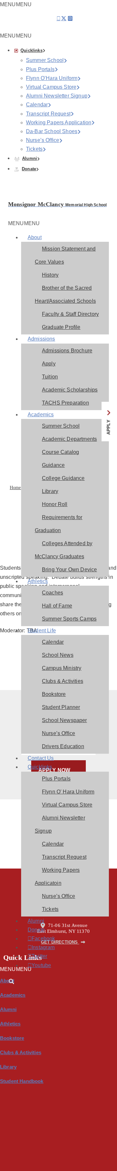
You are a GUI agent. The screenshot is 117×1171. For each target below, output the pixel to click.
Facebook (36, 938)
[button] (16, 36)
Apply (49, 363)
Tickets (34, 149)
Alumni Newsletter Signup (56, 96)
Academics (41, 414)
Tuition (50, 376)
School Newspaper (64, 720)
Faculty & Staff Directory (70, 314)
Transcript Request (48, 113)
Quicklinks (31, 50)
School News (57, 655)
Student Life (42, 630)
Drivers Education (63, 746)
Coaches (52, 592)
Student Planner (61, 707)
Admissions (41, 339)
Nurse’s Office (42, 140)
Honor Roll (55, 504)
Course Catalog (60, 452)
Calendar (37, 104)
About (35, 237)
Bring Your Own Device (69, 569)
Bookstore (54, 694)
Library (50, 491)
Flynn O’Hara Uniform (51, 78)
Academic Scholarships (70, 390)
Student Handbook (22, 1081)
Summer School (45, 60)
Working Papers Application (58, 122)
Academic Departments (69, 439)
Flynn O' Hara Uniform (68, 791)
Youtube (36, 965)
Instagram (36, 947)
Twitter (36, 956)
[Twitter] (63, 20)
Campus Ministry (61, 668)
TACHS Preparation (65, 403)
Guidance (53, 465)
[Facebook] (58, 18)
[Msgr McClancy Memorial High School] (17, 197)
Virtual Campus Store (51, 87)
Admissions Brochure (67, 350)
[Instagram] (70, 20)
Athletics (38, 581)
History (50, 275)
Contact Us (41, 758)
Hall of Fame (57, 606)
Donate (29, 168)
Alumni (29, 158)
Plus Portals (40, 69)
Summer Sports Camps (69, 619)
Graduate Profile (61, 327)
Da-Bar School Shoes (51, 131)
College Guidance (63, 478)
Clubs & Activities (62, 681)
